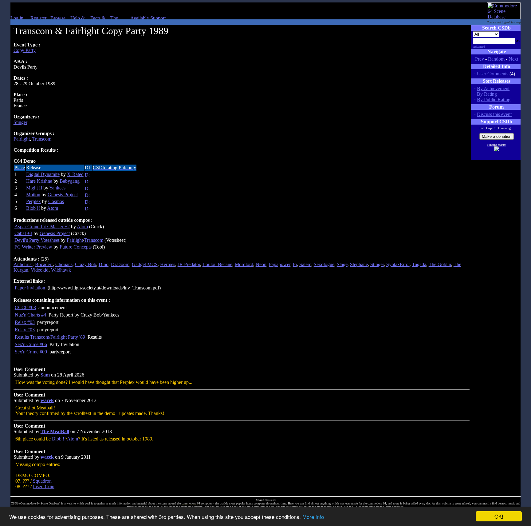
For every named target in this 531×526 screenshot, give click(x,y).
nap (518, 22)
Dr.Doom (120, 264)
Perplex (33, 201)
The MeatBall (55, 431)
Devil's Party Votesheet (36, 240)
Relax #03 (25, 322)
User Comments (492, 73)
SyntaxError (398, 264)
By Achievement (493, 88)
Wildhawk (61, 270)
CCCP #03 (25, 307)
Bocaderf (44, 264)
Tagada (419, 264)
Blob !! (33, 208)
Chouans (64, 264)
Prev (479, 59)
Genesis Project (63, 194)
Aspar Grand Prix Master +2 (42, 226)
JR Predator (189, 264)
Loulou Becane (217, 264)
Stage (342, 264)
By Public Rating (493, 99)
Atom (52, 208)
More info (313, 516)
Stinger (20, 122)
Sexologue (324, 264)
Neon (261, 264)
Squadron (42, 481)
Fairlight (22, 138)
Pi (295, 264)
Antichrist (23, 264)
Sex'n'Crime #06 (31, 344)
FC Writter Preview (33, 246)
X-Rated (75, 174)
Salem (305, 264)
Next (513, 59)
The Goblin (440, 264)
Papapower (279, 264)
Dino (103, 264)
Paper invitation (30, 287)
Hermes (167, 264)
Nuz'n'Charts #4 (30, 314)
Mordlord (244, 264)
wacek (47, 400)
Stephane (359, 264)
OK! (498, 516)
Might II (34, 187)
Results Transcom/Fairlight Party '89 (50, 337)
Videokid (40, 270)
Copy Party (25, 50)
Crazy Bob (85, 264)
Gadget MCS (145, 264)
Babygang (70, 181)
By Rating (487, 94)
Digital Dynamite (43, 174)
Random (496, 59)
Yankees (57, 187)
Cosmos (56, 201)
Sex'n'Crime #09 (31, 351)
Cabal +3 (23, 233)
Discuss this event (494, 114)
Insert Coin (43, 486)
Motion (33, 194)
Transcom (41, 138)
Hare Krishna (39, 181)
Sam (45, 374)
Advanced (479, 46)
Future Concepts (76, 246)
